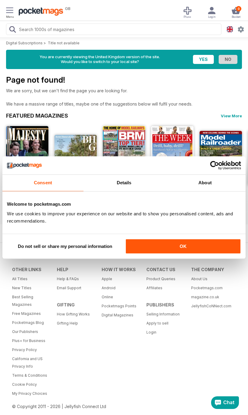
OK (183, 246)
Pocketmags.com (207, 288)
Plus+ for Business (28, 340)
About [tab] (205, 182)
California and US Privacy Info (27, 362)
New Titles (21, 288)
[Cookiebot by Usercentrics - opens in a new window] (214, 165)
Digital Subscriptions (24, 43)
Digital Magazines (117, 315)
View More (231, 115)
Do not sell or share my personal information (65, 246)
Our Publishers (25, 331)
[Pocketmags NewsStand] (39, 12)
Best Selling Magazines (22, 301)
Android (109, 288)
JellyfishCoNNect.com (211, 306)
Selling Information (163, 314)
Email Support (69, 288)
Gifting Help (67, 323)
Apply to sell (157, 323)
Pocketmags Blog (28, 322)
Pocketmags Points (119, 306)
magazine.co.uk (205, 297)
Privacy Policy (24, 349)
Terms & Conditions (29, 375)
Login (151, 332)
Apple (107, 279)
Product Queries (160, 279)
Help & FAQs (68, 279)
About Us (199, 279)
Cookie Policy (24, 384)
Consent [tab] (43, 182)
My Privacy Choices (29, 393)
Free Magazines (26, 313)
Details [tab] (124, 182)
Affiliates (154, 288)
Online (107, 297)
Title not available (64, 43)
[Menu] (9, 11)
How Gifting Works (73, 314)
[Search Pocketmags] (12, 30)
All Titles (20, 279)
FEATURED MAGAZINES (37, 115)
